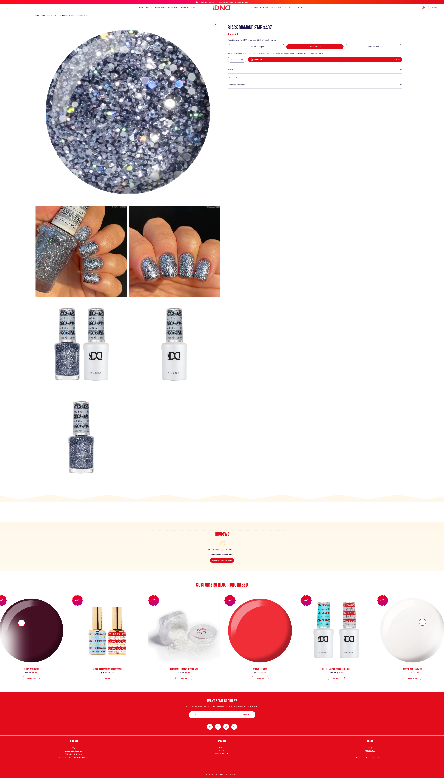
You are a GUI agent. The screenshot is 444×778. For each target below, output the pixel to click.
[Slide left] (21, 623)
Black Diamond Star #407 (81, 16)
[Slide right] (422, 622)
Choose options (31, 678)
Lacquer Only (373, 46)
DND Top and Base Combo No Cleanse (336, 669)
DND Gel (215, 774)
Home (37, 16)
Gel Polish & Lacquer (256, 46)
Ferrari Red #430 (260, 669)
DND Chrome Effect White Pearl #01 (184, 669)
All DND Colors (61, 16)
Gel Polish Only (315, 46)
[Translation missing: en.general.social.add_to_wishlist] (215, 23)
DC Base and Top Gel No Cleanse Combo (107, 669)
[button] (8, 7)
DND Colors (47, 16)
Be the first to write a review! (222, 560)
